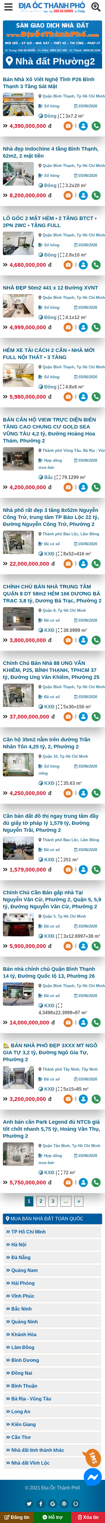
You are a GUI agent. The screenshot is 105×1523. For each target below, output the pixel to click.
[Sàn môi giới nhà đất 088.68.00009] (52, 36)
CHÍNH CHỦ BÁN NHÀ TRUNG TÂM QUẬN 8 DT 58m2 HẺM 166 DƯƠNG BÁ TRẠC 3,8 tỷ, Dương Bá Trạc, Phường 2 (52, 594)
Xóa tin (90, 1517)
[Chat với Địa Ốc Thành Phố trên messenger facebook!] (92, 1482)
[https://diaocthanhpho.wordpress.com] (64, 1503)
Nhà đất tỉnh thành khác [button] (37, 1450)
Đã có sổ (51, 544)
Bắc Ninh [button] (21, 1308)
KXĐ (49, 553)
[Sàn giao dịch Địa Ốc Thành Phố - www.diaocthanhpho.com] (51, 11)
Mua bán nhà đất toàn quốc (46, 1218)
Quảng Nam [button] (24, 1270)
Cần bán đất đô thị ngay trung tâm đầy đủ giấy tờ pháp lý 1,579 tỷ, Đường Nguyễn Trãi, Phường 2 (51, 823)
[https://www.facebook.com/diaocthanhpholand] (41, 1503)
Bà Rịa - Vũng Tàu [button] (30, 1398)
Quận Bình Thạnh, (60, 96)
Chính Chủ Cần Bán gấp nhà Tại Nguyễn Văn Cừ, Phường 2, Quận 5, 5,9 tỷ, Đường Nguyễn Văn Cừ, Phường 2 (52, 899)
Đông (50, 116)
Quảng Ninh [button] (24, 1321)
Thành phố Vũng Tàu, (63, 450)
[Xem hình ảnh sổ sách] (68, 125)
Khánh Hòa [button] (23, 1334)
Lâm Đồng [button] (22, 1347)
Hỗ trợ (54, 1517)
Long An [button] (20, 1411)
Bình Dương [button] (24, 1360)
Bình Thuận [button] (23, 1385)
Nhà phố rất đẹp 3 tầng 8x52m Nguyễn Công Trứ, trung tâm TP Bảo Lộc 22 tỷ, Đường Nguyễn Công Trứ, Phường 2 (51, 517)
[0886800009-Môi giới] (84, 487)
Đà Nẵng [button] (20, 1257)
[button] (8, 7)
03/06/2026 (87, 106)
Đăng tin (19, 1517)
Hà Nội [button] (18, 1244)
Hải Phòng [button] (22, 1283)
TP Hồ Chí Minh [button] (28, 1231)
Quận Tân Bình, (57, 1146)
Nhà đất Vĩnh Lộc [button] (30, 1463)
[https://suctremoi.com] (76, 1503)
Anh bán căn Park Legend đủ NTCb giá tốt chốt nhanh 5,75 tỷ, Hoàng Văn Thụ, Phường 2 (51, 1129)
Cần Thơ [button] (20, 1437)
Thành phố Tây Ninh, (62, 1069)
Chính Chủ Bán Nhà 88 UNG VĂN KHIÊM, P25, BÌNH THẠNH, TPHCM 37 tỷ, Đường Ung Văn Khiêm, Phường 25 (51, 670)
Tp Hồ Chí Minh (91, 96)
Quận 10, (51, 756)
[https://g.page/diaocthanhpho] (52, 1503)
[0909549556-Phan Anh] (84, 264)
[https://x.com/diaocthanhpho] (29, 1503)
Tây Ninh (90, 1069)
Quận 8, (50, 610)
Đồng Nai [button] (21, 1373)
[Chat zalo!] (92, 1463)
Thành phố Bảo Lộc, (61, 534)
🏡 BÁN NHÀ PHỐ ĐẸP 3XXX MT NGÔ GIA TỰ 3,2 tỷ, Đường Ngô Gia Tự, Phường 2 (50, 1052)
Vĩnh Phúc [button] (22, 1296)
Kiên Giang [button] (23, 1424)
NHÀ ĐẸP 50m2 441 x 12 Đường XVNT (50, 288)
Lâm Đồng (89, 534)
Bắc (48, 477)
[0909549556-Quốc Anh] (84, 125)
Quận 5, (50, 916)
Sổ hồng (51, 106)
